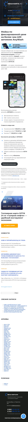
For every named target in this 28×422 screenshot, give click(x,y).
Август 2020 (7, 362)
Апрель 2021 (7, 357)
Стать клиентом (14, 22)
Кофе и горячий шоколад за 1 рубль (13, 240)
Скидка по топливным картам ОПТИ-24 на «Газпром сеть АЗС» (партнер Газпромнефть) (11, 273)
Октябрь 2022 (7, 351)
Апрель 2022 (7, 352)
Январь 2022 (7, 353)
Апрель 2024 (7, 339)
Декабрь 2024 (7, 334)
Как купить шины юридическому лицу (13, 312)
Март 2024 (6, 340)
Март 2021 (6, 358)
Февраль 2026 (7, 328)
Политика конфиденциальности (14, 418)
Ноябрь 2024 (7, 335)
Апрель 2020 (7, 363)
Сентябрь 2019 (7, 368)
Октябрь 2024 (7, 336)
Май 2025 (6, 330)
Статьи (5, 384)
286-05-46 (13, 411)
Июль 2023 (6, 349)
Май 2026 (6, 327)
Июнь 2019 (6, 369)
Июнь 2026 (6, 325)
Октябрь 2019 (7, 367)
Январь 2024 (7, 342)
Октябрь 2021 (7, 355)
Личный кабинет (15, 18)
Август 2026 (7, 324)
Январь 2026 (7, 329)
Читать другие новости (6, 286)
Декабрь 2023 (7, 344)
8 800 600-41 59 (15, 175)
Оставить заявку (9, 225)
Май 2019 (6, 371)
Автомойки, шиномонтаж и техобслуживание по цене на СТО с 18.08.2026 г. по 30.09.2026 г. (13, 255)
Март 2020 (6, 364)
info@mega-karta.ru (15, 405)
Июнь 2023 (6, 350)
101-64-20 (14, 10)
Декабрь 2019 (7, 366)
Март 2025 (6, 331)
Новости (6, 383)
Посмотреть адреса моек (9, 164)
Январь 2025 (7, 333)
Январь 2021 (7, 361)
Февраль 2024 (7, 341)
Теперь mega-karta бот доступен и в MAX (13, 310)
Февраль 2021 (7, 360)
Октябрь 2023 (7, 346)
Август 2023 (7, 347)
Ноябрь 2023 (7, 345)
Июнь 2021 (6, 356)
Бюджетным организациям (15, 15)
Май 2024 (6, 338)
